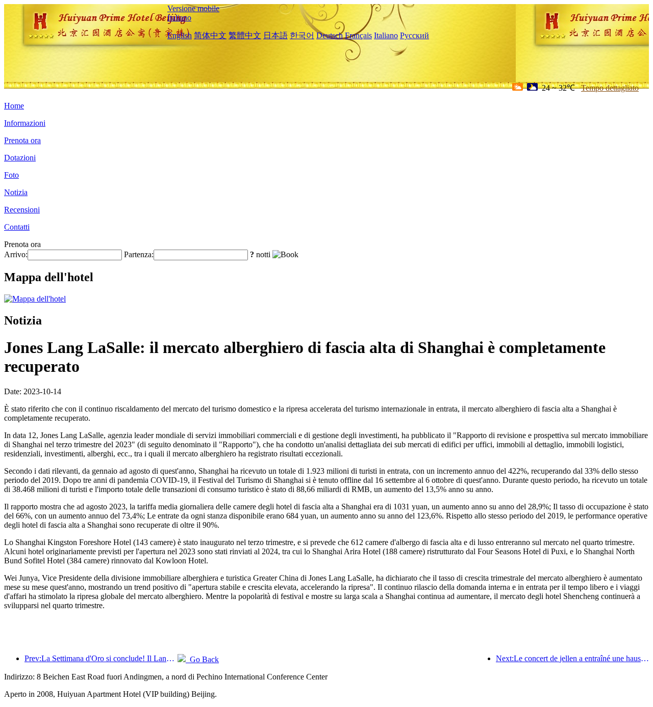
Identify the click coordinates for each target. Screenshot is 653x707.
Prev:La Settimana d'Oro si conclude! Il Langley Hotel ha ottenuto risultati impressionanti (101, 658)
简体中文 (210, 35)
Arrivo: (16, 254)
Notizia (16, 192)
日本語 (275, 35)
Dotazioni (20, 157)
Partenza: (139, 254)
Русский (414, 35)
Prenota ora (22, 140)
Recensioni (22, 209)
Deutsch (329, 35)
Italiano (179, 17)
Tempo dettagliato (610, 88)
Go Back (202, 659)
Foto (11, 175)
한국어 (302, 35)
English (179, 35)
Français (358, 35)
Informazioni (24, 123)
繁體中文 (245, 35)
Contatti (17, 227)
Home (14, 105)
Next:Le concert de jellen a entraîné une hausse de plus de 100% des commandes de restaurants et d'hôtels (572, 658)
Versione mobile (193, 8)
